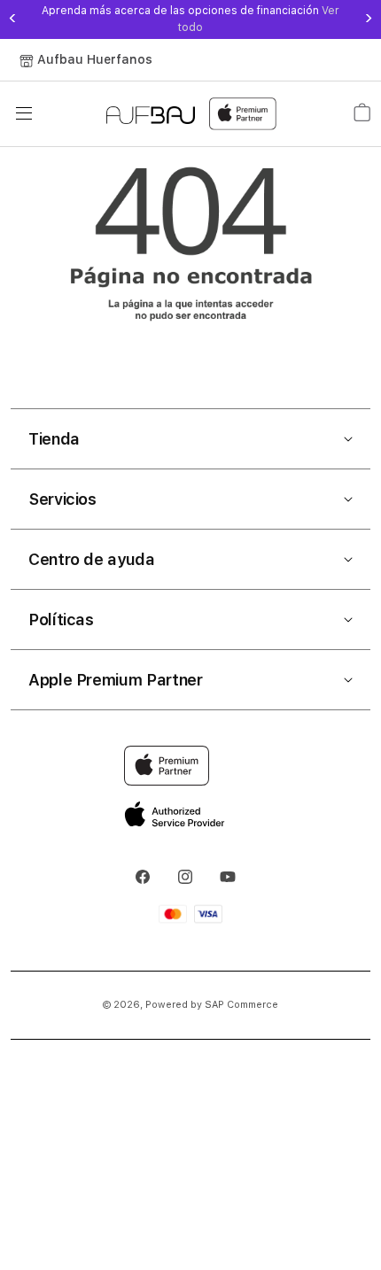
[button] (190, 439)
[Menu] (24, 113)
